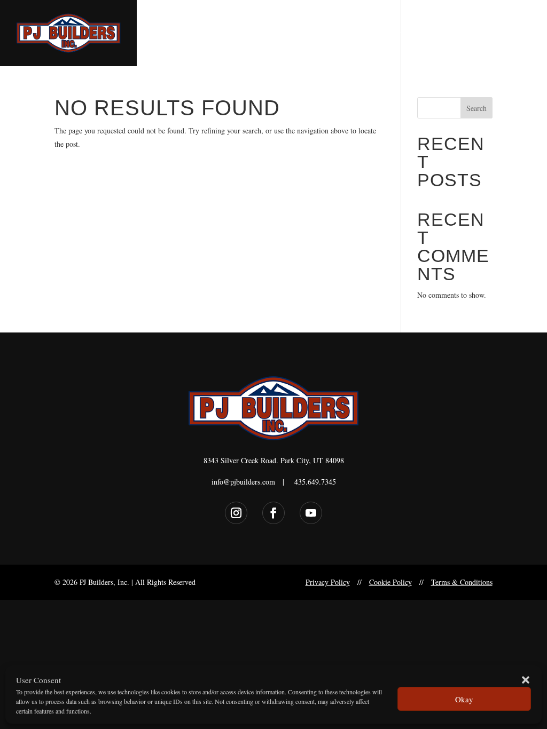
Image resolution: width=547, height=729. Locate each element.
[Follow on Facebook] (273, 513)
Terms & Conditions (462, 582)
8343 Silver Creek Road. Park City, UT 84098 (274, 460)
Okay (464, 699)
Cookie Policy (390, 582)
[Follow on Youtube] (311, 513)
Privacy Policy (328, 582)
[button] (525, 680)
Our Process (455, 34)
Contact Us (509, 34)
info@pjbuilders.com (243, 482)
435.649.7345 (315, 482)
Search (476, 108)
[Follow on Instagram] (236, 513)
